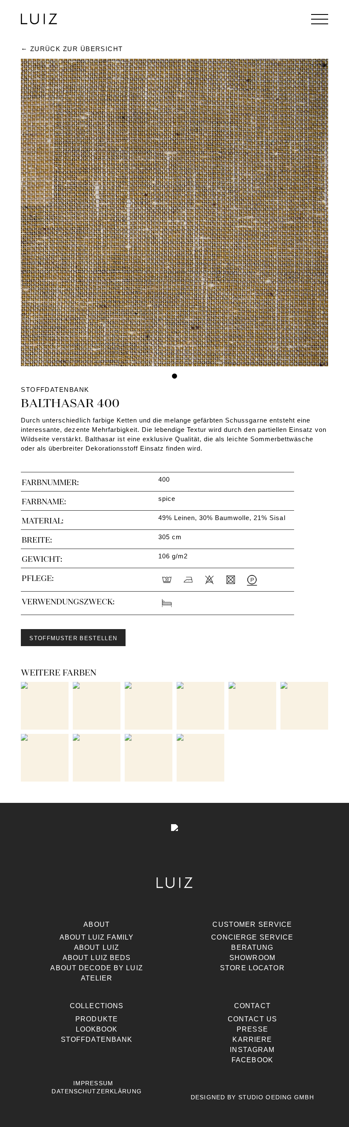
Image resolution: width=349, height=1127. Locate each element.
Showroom (252, 957)
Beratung (252, 947)
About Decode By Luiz (96, 968)
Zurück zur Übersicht (76, 49)
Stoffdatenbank (97, 1039)
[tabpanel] (174, 212)
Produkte (96, 1019)
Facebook (252, 1060)
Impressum (93, 1083)
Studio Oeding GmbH (276, 1097)
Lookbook (97, 1029)
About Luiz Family (97, 937)
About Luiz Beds (97, 957)
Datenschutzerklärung (96, 1091)
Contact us (252, 1019)
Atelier (97, 978)
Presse (252, 1029)
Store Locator (252, 968)
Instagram (252, 1049)
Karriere (252, 1039)
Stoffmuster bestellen (73, 638)
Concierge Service (252, 937)
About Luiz (96, 947)
